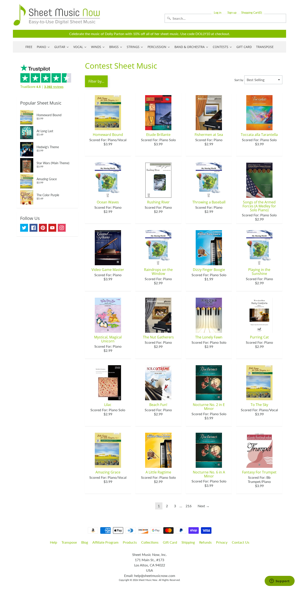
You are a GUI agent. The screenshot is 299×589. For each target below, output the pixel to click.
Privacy (221, 542)
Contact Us (240, 542)
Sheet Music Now (148, 579)
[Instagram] (62, 228)
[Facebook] (33, 228)
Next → (203, 506)
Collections (149, 542)
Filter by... (96, 81)
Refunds (205, 542)
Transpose (69, 542)
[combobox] (225, 18)
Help (53, 542)
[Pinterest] (43, 228)
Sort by (238, 80)
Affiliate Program (105, 542)
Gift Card (170, 542)
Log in (217, 12)
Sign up (231, 12)
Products (130, 542)
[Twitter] (24, 228)
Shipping (188, 542)
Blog (84, 542)
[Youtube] (52, 228)
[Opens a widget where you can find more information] (279, 581)
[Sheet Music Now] (56, 15)
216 (189, 506)
